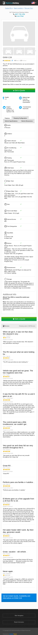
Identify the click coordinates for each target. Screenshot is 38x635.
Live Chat (20, 16)
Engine (8, 107)
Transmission (27, 107)
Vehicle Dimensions (27, 121)
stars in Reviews (20, 60)
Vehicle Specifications (11, 121)
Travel (13, 634)
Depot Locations (18, 8)
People (7, 97)
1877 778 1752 (19, 14)
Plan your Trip (28, 8)
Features (7, 118)
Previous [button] (2, 50)
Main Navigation (19, 615)
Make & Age (26, 97)
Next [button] (36, 50)
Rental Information (19, 622)
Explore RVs (8, 8)
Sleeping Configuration (20, 118)
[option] (8, 51)
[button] (33, 2)
